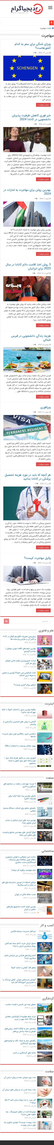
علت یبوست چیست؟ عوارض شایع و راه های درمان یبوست (20, 1124)
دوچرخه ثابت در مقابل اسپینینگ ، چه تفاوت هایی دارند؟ (21, 1113)
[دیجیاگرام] (27, 9)
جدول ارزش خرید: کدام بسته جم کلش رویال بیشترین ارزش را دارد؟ (20, 945)
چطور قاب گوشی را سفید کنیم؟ (23, 967)
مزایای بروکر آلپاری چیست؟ (25, 684)
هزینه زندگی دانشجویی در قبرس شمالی (31, 338)
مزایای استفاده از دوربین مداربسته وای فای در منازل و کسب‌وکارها (19, 884)
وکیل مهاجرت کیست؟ (37, 558)
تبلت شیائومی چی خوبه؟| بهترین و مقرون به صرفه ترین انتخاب (19, 674)
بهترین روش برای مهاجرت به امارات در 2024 (27, 192)
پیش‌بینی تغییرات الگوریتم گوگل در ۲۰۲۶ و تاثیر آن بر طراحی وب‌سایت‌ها (19, 638)
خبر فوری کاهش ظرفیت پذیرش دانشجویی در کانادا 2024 (31, 117)
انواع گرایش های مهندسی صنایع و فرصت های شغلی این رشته (19, 834)
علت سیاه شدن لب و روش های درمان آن (19, 1089)
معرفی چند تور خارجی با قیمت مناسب (20, 1004)
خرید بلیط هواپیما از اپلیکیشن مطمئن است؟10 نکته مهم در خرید (20, 1018)
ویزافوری (45, 407)
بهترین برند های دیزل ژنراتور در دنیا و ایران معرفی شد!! (21, 821)
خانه (50, 28)
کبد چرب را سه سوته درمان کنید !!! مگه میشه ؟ (20, 1101)
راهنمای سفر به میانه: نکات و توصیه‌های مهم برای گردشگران (20, 1042)
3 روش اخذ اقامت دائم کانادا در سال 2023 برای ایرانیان (28, 266)
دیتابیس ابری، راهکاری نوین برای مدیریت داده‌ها (19, 735)
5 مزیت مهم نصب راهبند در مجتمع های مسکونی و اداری (19, 785)
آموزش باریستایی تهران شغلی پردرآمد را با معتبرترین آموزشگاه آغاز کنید (19, 981)
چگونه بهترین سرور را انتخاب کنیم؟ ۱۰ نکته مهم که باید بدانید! (19, 711)
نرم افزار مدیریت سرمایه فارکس (23, 931)
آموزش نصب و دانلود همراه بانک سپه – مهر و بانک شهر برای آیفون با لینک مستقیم (20, 760)
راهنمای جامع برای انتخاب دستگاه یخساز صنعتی (19, 809)
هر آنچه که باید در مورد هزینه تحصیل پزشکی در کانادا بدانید (28, 477)
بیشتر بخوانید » (43, 105)
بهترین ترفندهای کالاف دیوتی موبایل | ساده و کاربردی (21, 650)
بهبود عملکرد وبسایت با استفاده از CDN (20, 745)
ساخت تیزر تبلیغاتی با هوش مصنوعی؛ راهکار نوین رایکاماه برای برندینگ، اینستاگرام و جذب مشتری (20, 859)
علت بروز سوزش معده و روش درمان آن (20, 1077)
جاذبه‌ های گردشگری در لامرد (24, 1052)
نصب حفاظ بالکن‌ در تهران (25, 894)
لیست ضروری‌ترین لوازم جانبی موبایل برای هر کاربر (20, 662)
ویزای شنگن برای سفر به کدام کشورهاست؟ (33, 46)
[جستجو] (6, 621)
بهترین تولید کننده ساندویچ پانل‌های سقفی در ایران (21, 908)
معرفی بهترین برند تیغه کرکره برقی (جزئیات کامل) (22, 797)
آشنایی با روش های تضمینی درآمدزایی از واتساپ (19, 723)
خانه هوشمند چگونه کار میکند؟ (23, 870)
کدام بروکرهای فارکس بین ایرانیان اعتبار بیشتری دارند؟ (20, 957)
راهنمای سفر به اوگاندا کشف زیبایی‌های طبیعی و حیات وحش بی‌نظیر (20, 1030)
